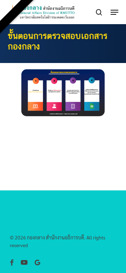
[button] (114, 12)
